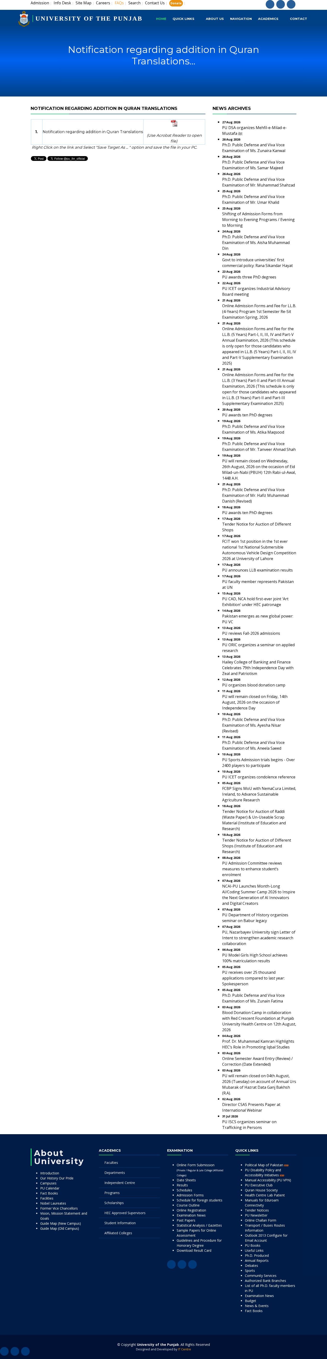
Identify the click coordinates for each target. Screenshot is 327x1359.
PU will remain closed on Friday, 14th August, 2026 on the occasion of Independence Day (255, 702)
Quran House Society (261, 1190)
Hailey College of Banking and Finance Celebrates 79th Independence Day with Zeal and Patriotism (257, 667)
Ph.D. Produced (257, 1255)
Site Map (83, 3)
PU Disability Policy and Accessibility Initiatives (263, 1172)
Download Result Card (194, 1250)
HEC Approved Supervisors (125, 1213)
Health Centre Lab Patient (265, 1195)
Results (182, 1185)
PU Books (252, 1245)
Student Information (120, 1223)
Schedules (184, 1190)
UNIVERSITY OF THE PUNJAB (88, 18)
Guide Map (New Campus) (60, 1223)
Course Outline (188, 1205)
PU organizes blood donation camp (253, 685)
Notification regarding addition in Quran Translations (93, 132)
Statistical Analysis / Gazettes (199, 1225)
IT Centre (184, 1349)
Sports (250, 1270)
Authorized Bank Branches (265, 1280)
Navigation (241, 19)
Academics (268, 19)
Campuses (48, 1183)
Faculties (111, 1162)
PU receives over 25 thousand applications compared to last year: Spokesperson (253, 978)
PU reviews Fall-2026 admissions (251, 633)
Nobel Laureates (53, 1203)
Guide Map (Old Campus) (59, 1228)
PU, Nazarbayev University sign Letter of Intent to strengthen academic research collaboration (258, 937)
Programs (112, 1192)
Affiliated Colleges (118, 1233)
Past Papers (186, 1220)
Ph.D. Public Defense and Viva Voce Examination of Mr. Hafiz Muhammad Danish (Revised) (255, 495)
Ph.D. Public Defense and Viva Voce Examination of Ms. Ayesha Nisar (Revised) (253, 725)
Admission (40, 3)
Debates (251, 1265)
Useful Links (254, 1250)
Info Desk (62, 3)
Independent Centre (119, 1182)
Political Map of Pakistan (264, 1165)
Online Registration (191, 1210)
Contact (298, 19)
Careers (103, 3)
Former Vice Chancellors (59, 1208)
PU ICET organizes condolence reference (258, 777)
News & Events (257, 1305)
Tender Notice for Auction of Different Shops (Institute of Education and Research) (256, 846)
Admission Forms (190, 1195)
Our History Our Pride (56, 1178)
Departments (114, 1172)
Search (134, 3)
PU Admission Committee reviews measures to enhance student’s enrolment (252, 869)
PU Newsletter (256, 1215)
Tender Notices (257, 1210)
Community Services (260, 1275)
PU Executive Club (259, 1185)
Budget (250, 1300)
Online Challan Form (260, 1220)
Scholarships (114, 1202)
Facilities (46, 1198)
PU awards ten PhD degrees (247, 415)
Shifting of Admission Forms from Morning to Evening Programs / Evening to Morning (258, 219)
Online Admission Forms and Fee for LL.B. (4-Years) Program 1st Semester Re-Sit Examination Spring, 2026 (259, 311)
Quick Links (183, 19)
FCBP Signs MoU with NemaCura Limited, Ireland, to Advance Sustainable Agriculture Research (259, 794)
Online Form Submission (200, 1170)
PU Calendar (49, 1188)
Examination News (191, 1215)
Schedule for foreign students (199, 1200)
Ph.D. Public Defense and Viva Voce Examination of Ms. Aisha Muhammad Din (256, 242)
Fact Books (49, 1193)
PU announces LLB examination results (257, 570)
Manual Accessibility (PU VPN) (268, 1180)
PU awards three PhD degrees (249, 277)
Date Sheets (186, 1180)
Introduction (49, 1173)
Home (161, 19)
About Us (215, 19)
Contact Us (155, 3)
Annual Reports (257, 1260)
